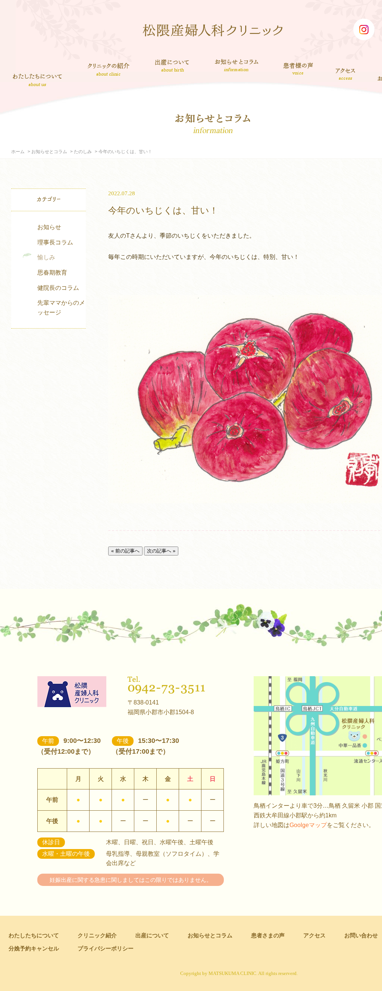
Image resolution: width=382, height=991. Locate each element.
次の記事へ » (161, 551)
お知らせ (49, 227)
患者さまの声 (298, 67)
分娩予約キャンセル (34, 948)
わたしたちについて (37, 80)
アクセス (346, 74)
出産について (172, 65)
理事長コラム (55, 242)
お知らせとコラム (236, 65)
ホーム (18, 151)
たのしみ (83, 151)
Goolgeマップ (308, 825)
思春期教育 (52, 272)
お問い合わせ (361, 935)
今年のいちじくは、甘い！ (163, 210)
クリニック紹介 (109, 70)
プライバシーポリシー (106, 948)
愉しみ (46, 257)
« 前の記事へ (125, 551)
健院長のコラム (58, 288)
